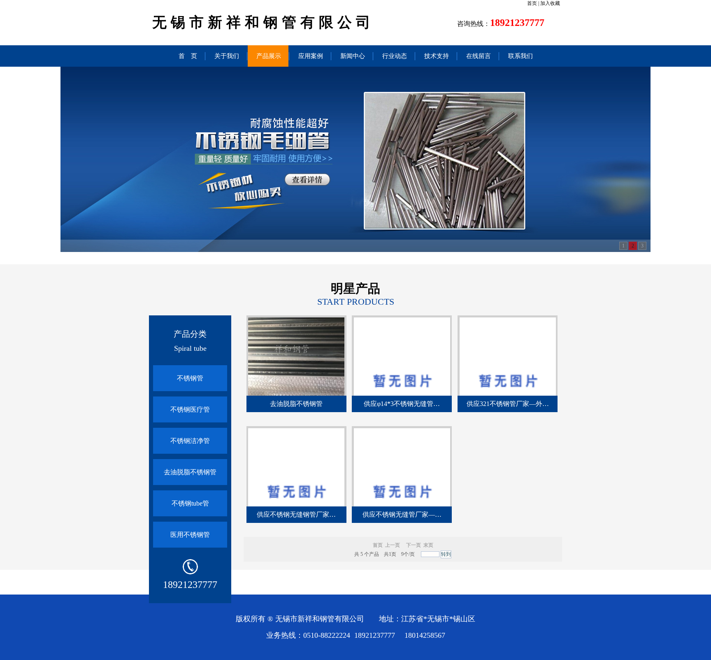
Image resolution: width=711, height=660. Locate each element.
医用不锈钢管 (190, 534)
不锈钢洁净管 (190, 440)
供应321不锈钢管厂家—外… (508, 403)
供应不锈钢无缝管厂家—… (401, 514)
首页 (532, 3)
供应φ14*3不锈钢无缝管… (402, 403)
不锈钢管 (190, 378)
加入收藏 (550, 3)
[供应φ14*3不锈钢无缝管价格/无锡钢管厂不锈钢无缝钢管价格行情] (402, 394)
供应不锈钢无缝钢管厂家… (296, 514)
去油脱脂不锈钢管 (190, 472)
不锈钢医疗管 (190, 409)
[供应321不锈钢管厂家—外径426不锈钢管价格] (508, 394)
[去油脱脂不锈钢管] (296, 394)
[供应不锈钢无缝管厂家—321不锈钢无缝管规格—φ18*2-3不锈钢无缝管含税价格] (402, 505)
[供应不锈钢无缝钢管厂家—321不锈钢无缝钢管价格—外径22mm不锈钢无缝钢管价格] (296, 505)
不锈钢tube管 (190, 503)
